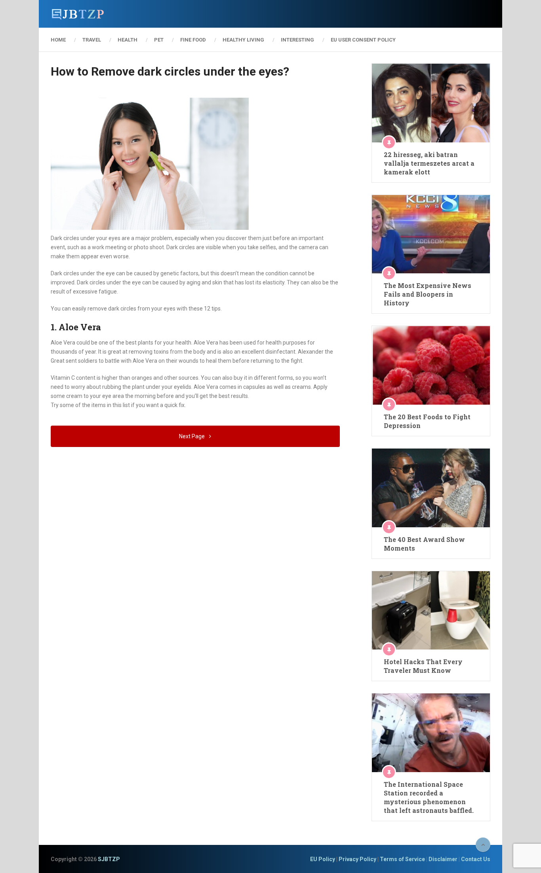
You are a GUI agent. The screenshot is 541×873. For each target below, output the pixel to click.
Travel (91, 40)
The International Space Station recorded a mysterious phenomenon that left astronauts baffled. (429, 797)
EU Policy (322, 859)
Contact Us (475, 859)
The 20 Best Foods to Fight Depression (427, 421)
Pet (159, 40)
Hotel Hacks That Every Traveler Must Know (423, 665)
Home (58, 40)
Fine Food (193, 40)
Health (127, 40)
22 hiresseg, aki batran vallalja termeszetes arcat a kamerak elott (429, 163)
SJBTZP (109, 859)
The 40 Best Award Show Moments (424, 543)
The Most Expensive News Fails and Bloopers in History (427, 294)
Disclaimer (443, 859)
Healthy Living (243, 40)
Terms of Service (402, 859)
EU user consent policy (363, 40)
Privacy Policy (357, 859)
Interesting (297, 40)
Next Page (192, 436)
